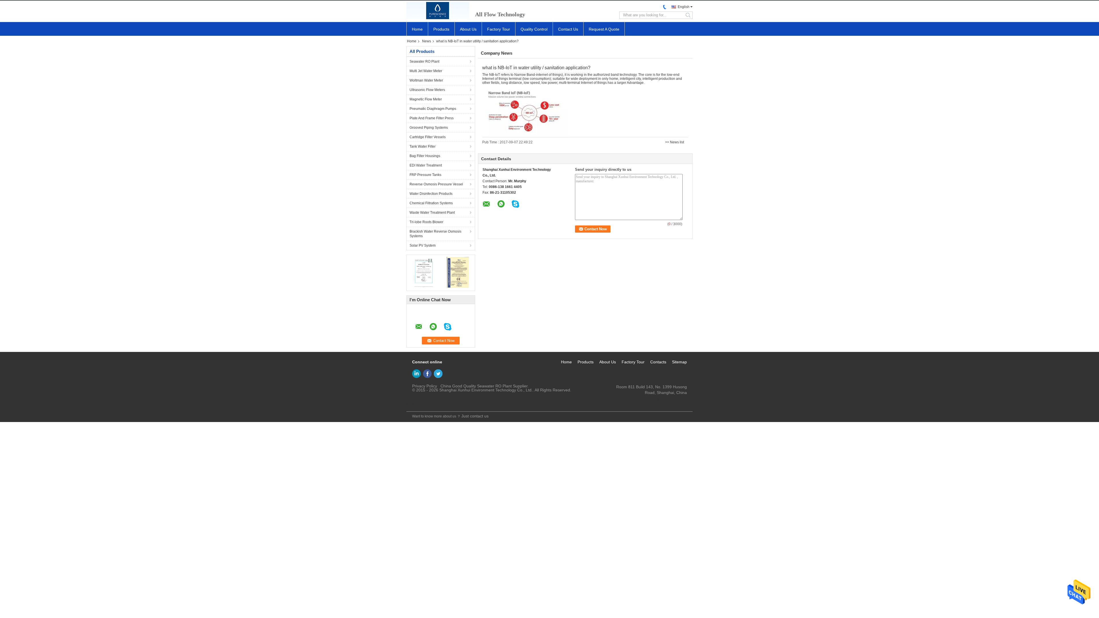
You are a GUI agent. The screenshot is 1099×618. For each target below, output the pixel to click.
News (426, 41)
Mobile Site (420, 403)
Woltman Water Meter (426, 80)
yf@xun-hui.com (672, 398)
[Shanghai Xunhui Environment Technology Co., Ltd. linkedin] (416, 373)
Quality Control (534, 29)
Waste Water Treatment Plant (432, 213)
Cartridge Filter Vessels (428, 137)
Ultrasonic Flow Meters (427, 90)
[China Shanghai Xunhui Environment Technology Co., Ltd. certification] (424, 272)
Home (417, 29)
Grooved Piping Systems (429, 128)
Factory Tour (498, 29)
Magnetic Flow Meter (426, 99)
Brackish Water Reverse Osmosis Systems (435, 233)
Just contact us (475, 416)
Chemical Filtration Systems (431, 203)
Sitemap (679, 362)
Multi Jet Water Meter (426, 71)
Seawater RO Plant (424, 62)
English (683, 7)
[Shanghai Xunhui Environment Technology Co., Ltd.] (437, 10)
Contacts (658, 362)
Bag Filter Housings (425, 156)
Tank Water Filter (423, 146)
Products (441, 29)
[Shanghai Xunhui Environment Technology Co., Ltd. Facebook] (427, 373)
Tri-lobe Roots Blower (426, 222)
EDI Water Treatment (426, 165)
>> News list (674, 142)
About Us (468, 29)
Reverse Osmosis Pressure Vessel (436, 184)
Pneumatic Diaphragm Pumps (433, 109)
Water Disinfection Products (431, 194)
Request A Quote (604, 29)
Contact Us (568, 29)
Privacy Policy (424, 386)
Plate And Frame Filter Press (432, 118)
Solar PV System (423, 245)
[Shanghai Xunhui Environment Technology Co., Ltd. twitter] (438, 373)
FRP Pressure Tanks (425, 175)
